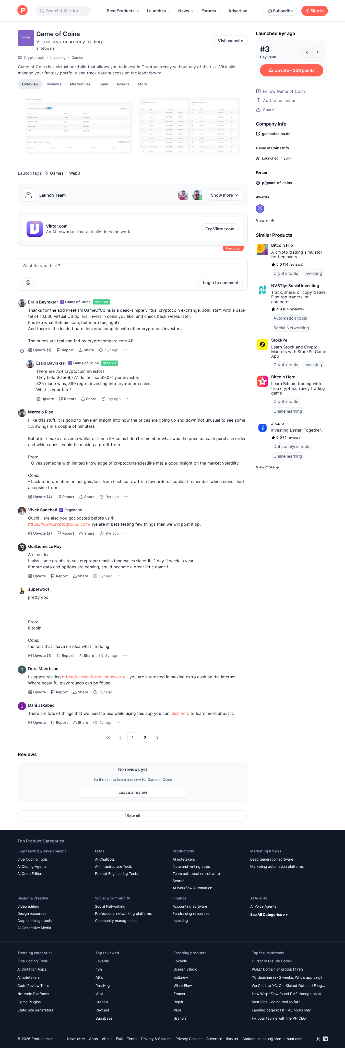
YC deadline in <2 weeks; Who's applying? (287, 977)
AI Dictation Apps (31, 969)
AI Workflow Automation (192, 888)
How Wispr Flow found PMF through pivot (286, 993)
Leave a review (132, 792)
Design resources (31, 913)
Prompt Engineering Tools (116, 873)
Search (178, 880)
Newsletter (76, 1038)
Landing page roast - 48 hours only (281, 1010)
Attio (99, 977)
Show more (222, 195)
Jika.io (277, 423)
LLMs (99, 851)
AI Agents (258, 898)
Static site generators (35, 1010)
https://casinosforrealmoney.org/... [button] (95, 676)
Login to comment (221, 282)
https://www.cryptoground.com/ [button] (59, 524)
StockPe (279, 340)
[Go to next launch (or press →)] (318, 52)
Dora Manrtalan (43, 668)
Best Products (121, 10)
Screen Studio (185, 969)
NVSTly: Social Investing (295, 285)
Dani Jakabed (41, 705)
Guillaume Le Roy (45, 546)
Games (77, 57)
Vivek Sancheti (42, 509)
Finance (179, 898)
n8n (99, 969)
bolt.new (181, 977)
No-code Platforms (33, 993)
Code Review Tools (33, 985)
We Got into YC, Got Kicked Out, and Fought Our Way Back (288, 986)
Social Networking (291, 327)
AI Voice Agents (263, 906)
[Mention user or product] (28, 282)
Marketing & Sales (265, 851)
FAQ (119, 1038)
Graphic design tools (34, 920)
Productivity (183, 851)
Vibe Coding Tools (32, 859)
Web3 (74, 173)
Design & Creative (32, 898)
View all (132, 815)
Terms (132, 1038)
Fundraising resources (191, 913)
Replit (178, 1002)
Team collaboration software (196, 873)
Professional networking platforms (123, 913)
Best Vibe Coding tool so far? (276, 1002)
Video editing (28, 906)
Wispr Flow (183, 985)
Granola (102, 1002)
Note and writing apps (191, 866)
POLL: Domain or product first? (277, 969)
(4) (42, 496)
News (183, 10)
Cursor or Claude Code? (272, 961)
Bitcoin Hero (283, 376)
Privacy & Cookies (156, 1038)
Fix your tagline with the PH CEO (279, 1018)
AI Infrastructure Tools (113, 866)
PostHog (103, 985)
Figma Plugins (29, 1002)
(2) (42, 533)
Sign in (317, 10)
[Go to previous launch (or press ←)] (307, 52)
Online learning (287, 411)
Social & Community (112, 898)
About (107, 1038)
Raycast (102, 1010)
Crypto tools (34, 57)
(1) (42, 350)
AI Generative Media (34, 928)
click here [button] (180, 713)
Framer (179, 993)
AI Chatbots (105, 859)
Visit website (230, 40)
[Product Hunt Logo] (22, 10)
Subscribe (283, 10)
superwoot (38, 589)
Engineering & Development (41, 851)
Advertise (237, 10)
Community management (116, 920)
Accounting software (190, 906)
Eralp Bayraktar (43, 302)
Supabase (104, 1018)
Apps (93, 1038)
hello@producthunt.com (282, 1038)
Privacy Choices (188, 1038)
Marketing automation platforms (277, 866)
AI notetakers (184, 859)
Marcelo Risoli (41, 411)
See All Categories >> (269, 914)
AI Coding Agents (31, 866)
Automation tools (290, 318)
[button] (142, 83)
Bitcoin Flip (282, 245)
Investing (58, 57)
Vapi (99, 993)
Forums (208, 10)
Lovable (102, 961)
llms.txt (232, 1038)
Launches (156, 10)
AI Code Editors (30, 873)
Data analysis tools (291, 446)
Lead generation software (271, 859)
